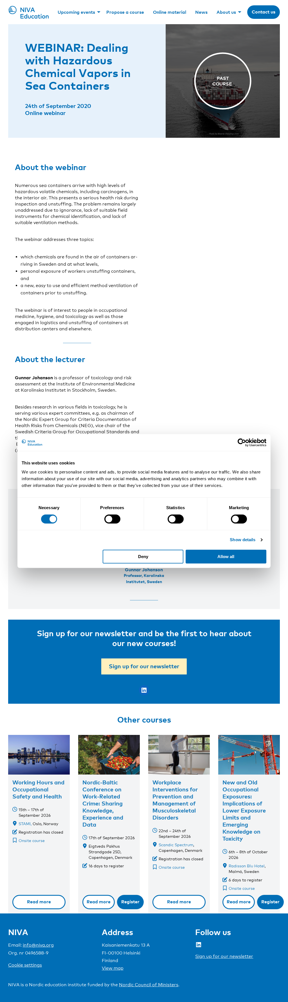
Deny (143, 556)
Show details (242, 539)
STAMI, (25, 823)
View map (112, 968)
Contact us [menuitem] (263, 12)
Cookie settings (25, 965)
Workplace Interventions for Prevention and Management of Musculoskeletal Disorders (175, 800)
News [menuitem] (201, 12)
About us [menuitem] (226, 12)
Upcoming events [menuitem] (76, 12)
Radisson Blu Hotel (247, 865)
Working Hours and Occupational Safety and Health (38, 789)
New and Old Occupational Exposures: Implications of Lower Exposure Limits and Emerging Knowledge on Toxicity (244, 810)
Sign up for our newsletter (144, 666)
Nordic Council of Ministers (148, 984)
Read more (39, 901)
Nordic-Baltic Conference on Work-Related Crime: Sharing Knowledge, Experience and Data (102, 803)
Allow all (225, 556)
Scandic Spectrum (176, 844)
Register (130, 901)
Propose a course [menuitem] (125, 12)
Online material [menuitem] (169, 12)
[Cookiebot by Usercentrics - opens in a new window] (241, 442)
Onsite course (32, 840)
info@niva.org (38, 945)
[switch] (112, 518)
